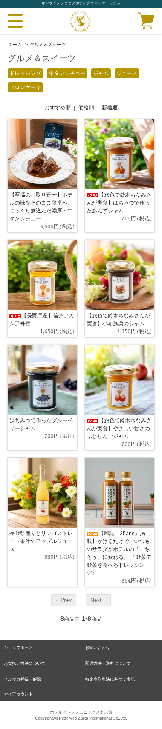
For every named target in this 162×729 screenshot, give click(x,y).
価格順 (86, 108)
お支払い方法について (24, 663)
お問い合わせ (97, 647)
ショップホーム (18, 647)
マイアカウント (18, 694)
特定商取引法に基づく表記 (110, 679)
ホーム (15, 44)
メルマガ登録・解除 (22, 679)
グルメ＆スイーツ (48, 44)
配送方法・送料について (108, 663)
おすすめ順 (57, 108)
